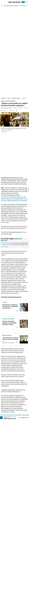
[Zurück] (2, 6)
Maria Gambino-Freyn (7, 107)
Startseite (3, 98)
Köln (9, 98)
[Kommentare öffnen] (27, 189)
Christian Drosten (16, 98)
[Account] (26, 2)
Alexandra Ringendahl (8, 342)
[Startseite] (14, 2)
